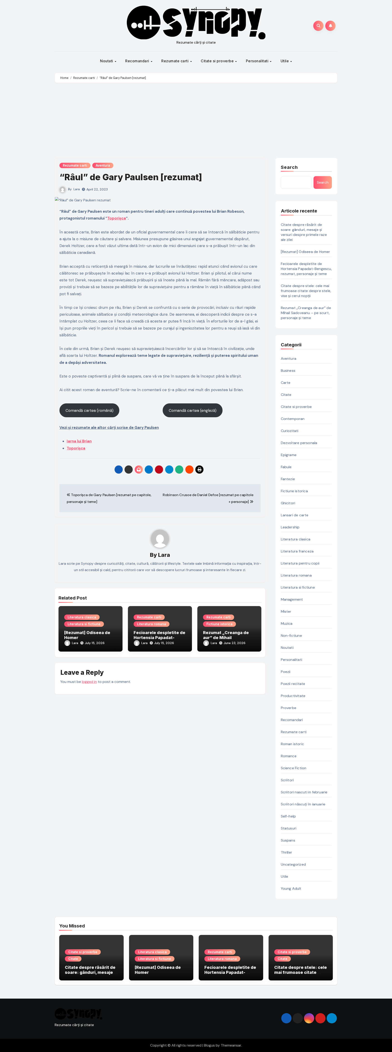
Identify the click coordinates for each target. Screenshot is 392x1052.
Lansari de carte (295, 515)
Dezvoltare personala (299, 442)
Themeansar (231, 1045)
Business (288, 370)
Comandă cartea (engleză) (192, 410)
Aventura (103, 165)
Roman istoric (292, 744)
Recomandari (137, 61)
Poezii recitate (293, 683)
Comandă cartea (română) (89, 410)
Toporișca (116, 218)
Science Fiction (293, 768)
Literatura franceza (297, 551)
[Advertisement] (196, 121)
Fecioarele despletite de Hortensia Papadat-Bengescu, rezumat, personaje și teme (306, 268)
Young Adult (291, 888)
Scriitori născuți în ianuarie (303, 804)
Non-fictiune (291, 635)
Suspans (288, 840)
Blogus (209, 1045)
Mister (286, 611)
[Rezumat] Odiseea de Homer (305, 251)
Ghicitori (288, 503)
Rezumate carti (175, 61)
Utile (285, 61)
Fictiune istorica (219, 624)
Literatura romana (151, 624)
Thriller (286, 852)
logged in (89, 681)
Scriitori (287, 780)
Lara (77, 189)
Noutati (107, 61)
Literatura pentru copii (300, 563)
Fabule (286, 467)
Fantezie (288, 479)
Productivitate (293, 695)
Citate (286, 394)
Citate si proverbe (218, 61)
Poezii (286, 671)
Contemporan (293, 418)
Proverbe (288, 707)
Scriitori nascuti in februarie (304, 792)
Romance (288, 756)
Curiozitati (290, 430)
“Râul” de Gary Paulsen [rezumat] (130, 177)
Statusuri (288, 828)
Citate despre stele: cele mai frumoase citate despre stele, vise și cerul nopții (306, 290)
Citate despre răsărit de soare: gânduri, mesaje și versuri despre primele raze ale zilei (304, 232)
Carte (286, 382)
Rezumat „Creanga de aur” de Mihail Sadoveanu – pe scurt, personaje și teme (306, 312)
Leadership (290, 527)
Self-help (288, 816)
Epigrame (289, 454)
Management (292, 599)
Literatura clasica (82, 617)
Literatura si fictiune (84, 624)
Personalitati (258, 61)
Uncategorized (293, 864)
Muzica (287, 623)
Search (289, 167)
